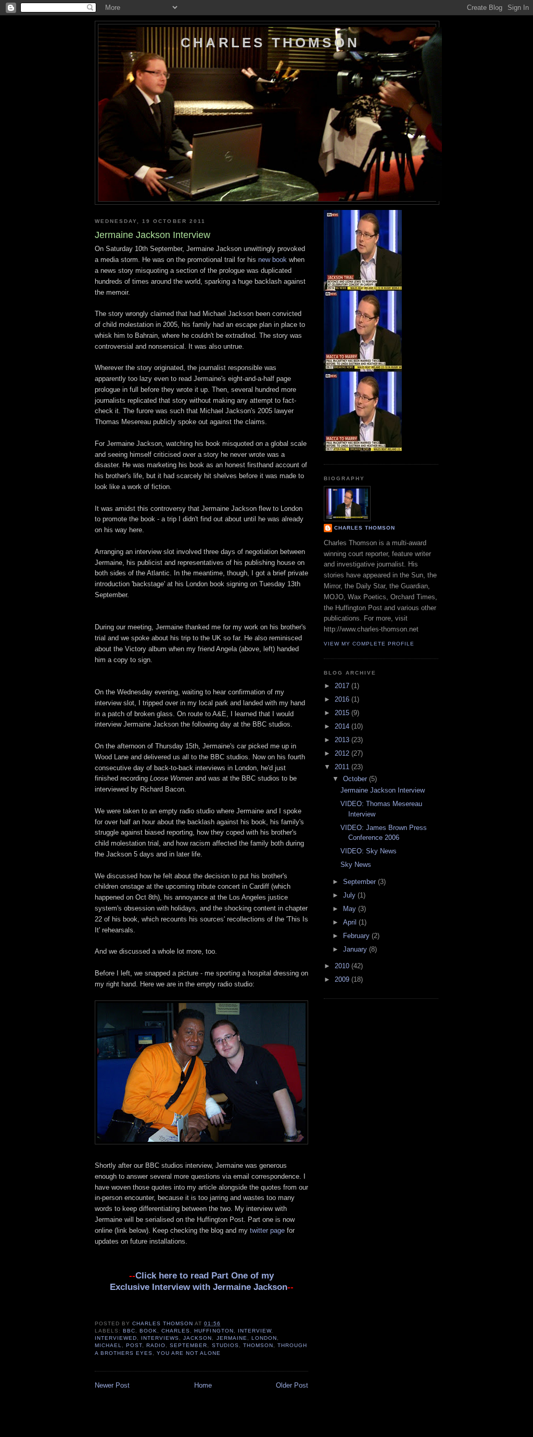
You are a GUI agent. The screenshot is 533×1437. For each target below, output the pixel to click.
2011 (343, 767)
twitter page (267, 1230)
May (350, 909)
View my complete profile (369, 644)
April (351, 922)
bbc (129, 1331)
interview (254, 1331)
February (357, 936)
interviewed (116, 1338)
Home (203, 1385)
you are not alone (189, 1353)
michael (108, 1345)
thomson (258, 1345)
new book (272, 259)
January (356, 949)
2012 (343, 753)
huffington (213, 1331)
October (356, 779)
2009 (343, 979)
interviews (160, 1338)
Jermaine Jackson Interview (382, 790)
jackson (197, 1338)
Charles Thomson (270, 42)
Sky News (355, 864)
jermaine (232, 1338)
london (264, 1338)
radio (156, 1345)
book (148, 1331)
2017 (343, 686)
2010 (343, 966)
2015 (343, 713)
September (360, 882)
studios (225, 1345)
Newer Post (112, 1385)
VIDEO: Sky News (368, 851)
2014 (343, 726)
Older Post (292, 1385)
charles (175, 1331)
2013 (343, 740)
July (350, 895)
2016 (343, 699)
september (188, 1345)
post (134, 1345)
